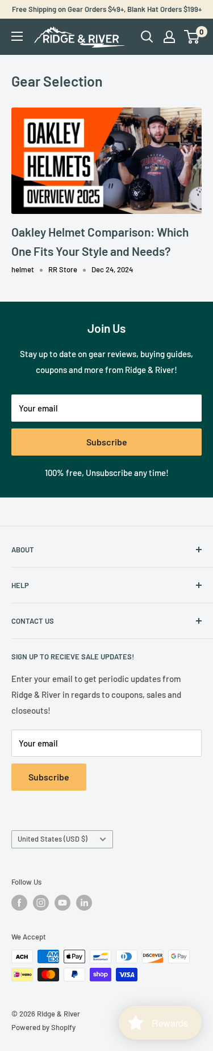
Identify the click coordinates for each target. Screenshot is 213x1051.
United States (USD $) (52, 838)
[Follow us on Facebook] (19, 903)
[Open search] (147, 37)
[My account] (169, 37)
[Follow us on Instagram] (41, 903)
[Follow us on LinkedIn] (84, 903)
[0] (192, 37)
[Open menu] (17, 36)
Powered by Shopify (43, 1027)
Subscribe (106, 441)
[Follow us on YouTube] (62, 903)
